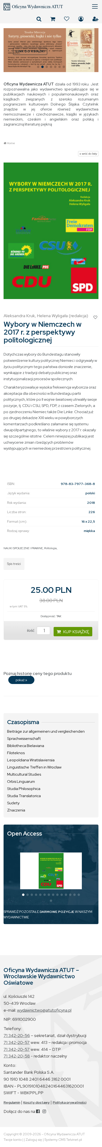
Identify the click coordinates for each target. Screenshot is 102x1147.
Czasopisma (23, 722)
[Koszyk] (52, 18)
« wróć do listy (88, 154)
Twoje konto (13, 1139)
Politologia (50, 548)
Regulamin (12, 1102)
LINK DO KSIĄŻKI (30, 51)
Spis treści (14, 564)
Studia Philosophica (23, 788)
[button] (9, 50)
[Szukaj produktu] (39, 18)
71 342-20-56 (17, 1035)
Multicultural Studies (24, 774)
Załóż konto (95, 18)
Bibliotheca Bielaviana (25, 745)
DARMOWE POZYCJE (57, 912)
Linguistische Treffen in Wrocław (34, 767)
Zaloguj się (80, 18)
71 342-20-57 (17, 1042)
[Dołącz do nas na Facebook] (38, 1111)
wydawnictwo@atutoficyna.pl (44, 1010)
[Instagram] (44, 1111)
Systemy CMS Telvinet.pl (63, 1139)
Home (11, 143)
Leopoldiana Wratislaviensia (31, 760)
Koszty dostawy (36, 1102)
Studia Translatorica (24, 795)
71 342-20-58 (17, 1056)
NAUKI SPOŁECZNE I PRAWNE (23, 548)
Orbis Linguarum (21, 781)
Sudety (13, 802)
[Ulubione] (66, 18)
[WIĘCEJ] (51, 870)
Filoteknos (16, 752)
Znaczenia (16, 810)
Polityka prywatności (69, 1102)
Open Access (24, 834)
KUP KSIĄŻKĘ (76, 631)
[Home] (51, 6)
